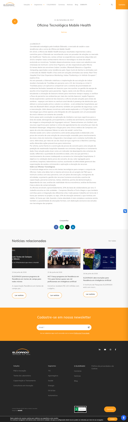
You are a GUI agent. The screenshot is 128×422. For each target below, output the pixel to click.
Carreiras (61, 5)
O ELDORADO (51, 5)
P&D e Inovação (19, 371)
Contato (122, 5)
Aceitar (112, 419)
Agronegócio (53, 376)
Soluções (27, 5)
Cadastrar (88, 327)
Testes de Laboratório (22, 376)
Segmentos (38, 5)
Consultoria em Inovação (23, 385)
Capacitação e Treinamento (24, 381)
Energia (51, 385)
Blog (76, 5)
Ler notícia (19, 295)
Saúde (50, 381)
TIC (49, 371)
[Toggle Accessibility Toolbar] (124, 418)
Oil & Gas (51, 390)
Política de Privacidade (81, 333)
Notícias (70, 5)
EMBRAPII (83, 5)
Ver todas (112, 241)
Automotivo (53, 395)
